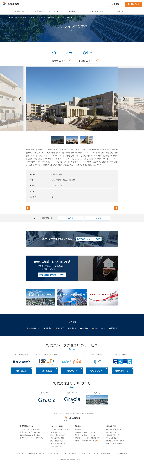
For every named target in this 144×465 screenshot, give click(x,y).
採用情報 (114, 328)
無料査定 (58, 61)
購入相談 (85, 61)
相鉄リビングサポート (97, 371)
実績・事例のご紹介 (57, 441)
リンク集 (83, 453)
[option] (72, 98)
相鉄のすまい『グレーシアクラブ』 (32, 438)
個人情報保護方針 (107, 453)
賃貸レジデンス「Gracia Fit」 (30, 432)
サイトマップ (93, 453)
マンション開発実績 (48, 17)
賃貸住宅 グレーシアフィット (47, 11)
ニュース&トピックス (69, 453)
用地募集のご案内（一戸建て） (85, 432)
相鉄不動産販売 (21, 371)
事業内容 (73, 328)
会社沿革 (85, 328)
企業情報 (115, 4)
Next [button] (123, 98)
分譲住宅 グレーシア (21, 11)
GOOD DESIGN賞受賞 (114, 444)
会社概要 (61, 328)
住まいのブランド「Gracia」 (29, 429)
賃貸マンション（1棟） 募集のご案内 (87, 438)
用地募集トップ (80, 429)
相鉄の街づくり (123, 11)
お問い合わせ (135, 4)
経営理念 (49, 328)
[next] (116, 208)
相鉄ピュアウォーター (122, 371)
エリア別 (97, 218)
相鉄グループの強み (57, 446)
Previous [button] (21, 98)
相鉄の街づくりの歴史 (113, 435)
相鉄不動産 (14, 17)
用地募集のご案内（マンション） (86, 435)
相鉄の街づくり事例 (113, 432)
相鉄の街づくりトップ (113, 429)
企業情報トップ (24, 17)
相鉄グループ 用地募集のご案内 (85, 441)
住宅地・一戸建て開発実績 (115, 441)
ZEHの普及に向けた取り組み (30, 435)
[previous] (28, 208)
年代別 (70, 218)
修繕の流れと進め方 (57, 432)
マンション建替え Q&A (58, 444)
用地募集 (72, 11)
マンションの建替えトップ (59, 429)
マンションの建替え (97, 11)
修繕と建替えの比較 (57, 438)
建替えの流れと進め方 (57, 435)
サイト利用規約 (122, 453)
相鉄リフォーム (72, 371)
